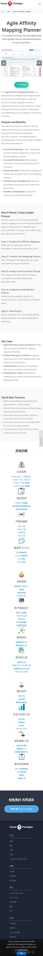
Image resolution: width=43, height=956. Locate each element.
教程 (11, 906)
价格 (11, 854)
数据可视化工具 (21, 645)
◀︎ (4, 64)
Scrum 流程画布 (21, 555)
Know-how (14, 897)
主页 (2, 11)
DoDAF (16, 480)
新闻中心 (13, 928)
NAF (21, 480)
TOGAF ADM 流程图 (21, 486)
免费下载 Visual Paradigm (21, 809)
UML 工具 (21, 526)
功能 (8, 11)
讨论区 (12, 871)
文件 (11, 911)
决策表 (21, 589)
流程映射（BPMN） (21, 586)
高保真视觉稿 (21, 625)
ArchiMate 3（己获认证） (21, 476)
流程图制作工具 (21, 642)
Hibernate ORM (21, 672)
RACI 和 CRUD (21, 729)
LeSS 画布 (21, 559)
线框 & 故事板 (21, 613)
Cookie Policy (23, 950)
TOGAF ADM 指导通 (21, 483)
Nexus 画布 (21, 562)
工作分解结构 (21, 772)
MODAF (27, 480)
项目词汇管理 (21, 745)
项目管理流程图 (21, 509)
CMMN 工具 (21, 596)
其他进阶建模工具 (21, 752)
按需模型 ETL (21, 749)
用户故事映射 (21, 552)
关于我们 (13, 923)
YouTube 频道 (15, 932)
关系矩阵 (21, 722)
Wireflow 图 (21, 616)
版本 (11, 845)
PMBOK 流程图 (21, 503)
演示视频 (13, 902)
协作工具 (21, 696)
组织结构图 (21, 592)
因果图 (21, 775)
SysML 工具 (21, 529)
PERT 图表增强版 (21, 769)
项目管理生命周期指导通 (22, 506)
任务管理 (21, 699)
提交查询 (13, 876)
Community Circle (16, 893)
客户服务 (13, 880)
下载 (11, 850)
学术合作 (13, 937)
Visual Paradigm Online (18, 859)
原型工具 (21, 619)
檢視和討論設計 (21, 702)
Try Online (21, 84)
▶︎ (40, 64)
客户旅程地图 (21, 622)
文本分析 (21, 719)
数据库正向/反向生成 (21, 668)
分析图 (21, 725)
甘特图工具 (21, 778)
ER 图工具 (21, 532)
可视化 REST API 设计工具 (21, 665)
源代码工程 (21, 662)
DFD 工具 (21, 536)
